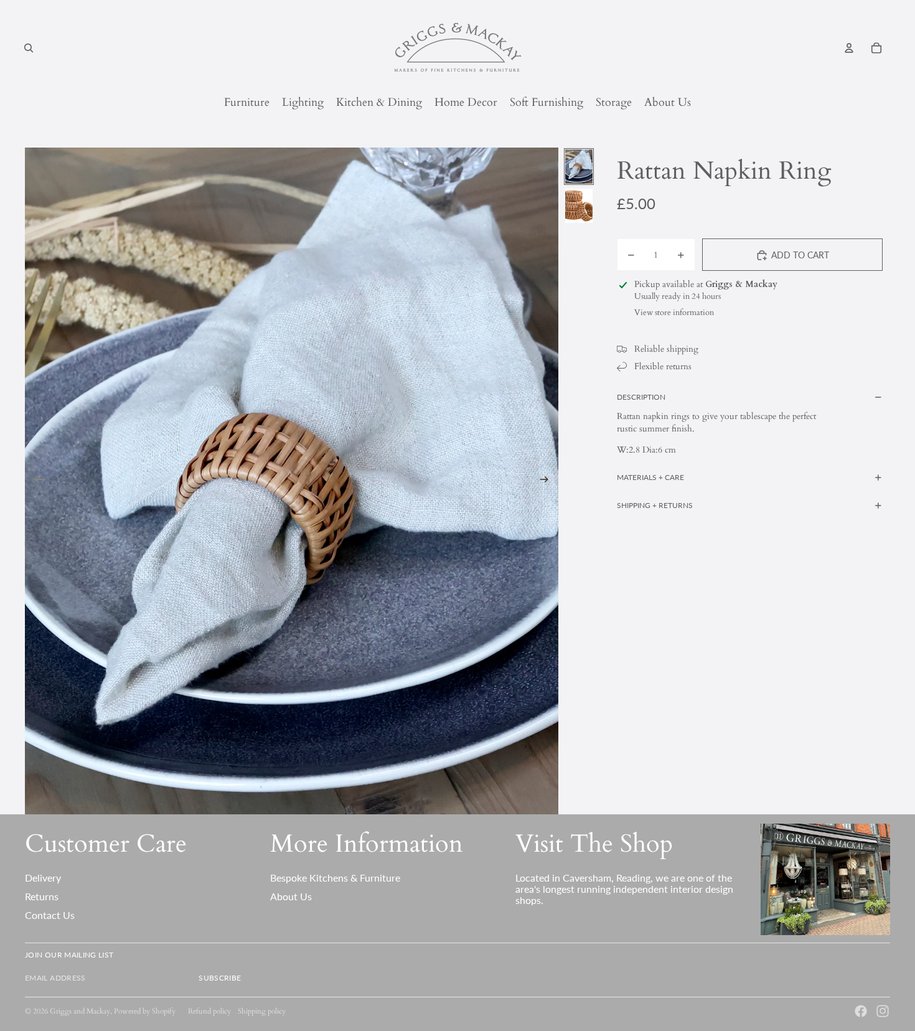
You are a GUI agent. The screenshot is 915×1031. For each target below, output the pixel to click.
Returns (42, 896)
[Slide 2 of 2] (579, 206)
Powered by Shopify (145, 1011)
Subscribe (220, 977)
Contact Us (50, 915)
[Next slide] (548, 481)
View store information (674, 312)
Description (641, 397)
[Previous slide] (35, 481)
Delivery (43, 877)
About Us (291, 896)
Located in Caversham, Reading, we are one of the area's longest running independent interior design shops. (624, 888)
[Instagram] (882, 1011)
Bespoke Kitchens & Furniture (335, 877)
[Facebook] (860, 1011)
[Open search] (28, 48)
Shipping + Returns (655, 505)
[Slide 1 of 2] (579, 166)
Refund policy (209, 1011)
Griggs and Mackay (80, 1011)
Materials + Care (650, 477)
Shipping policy (262, 1011)
